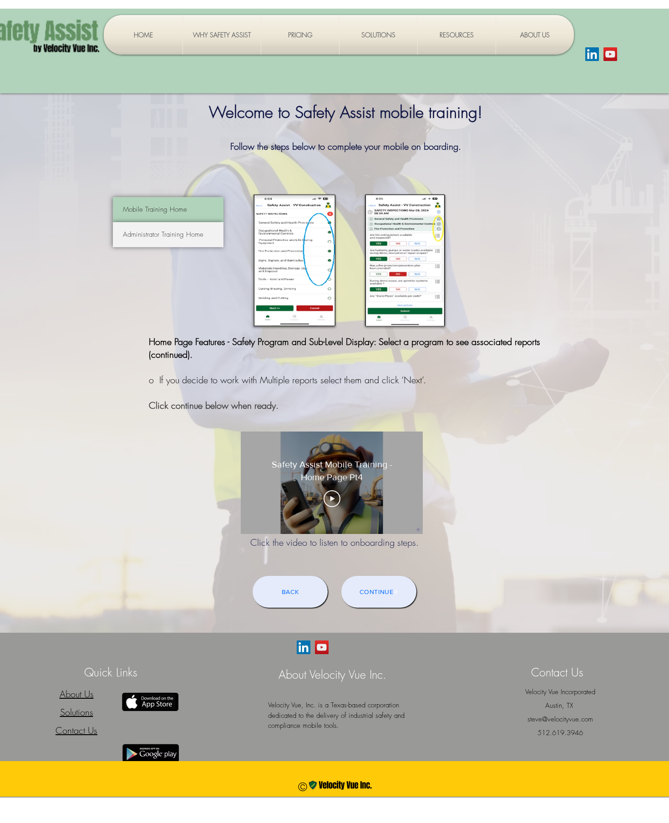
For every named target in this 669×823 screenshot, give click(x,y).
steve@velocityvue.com (560, 719)
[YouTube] (610, 54)
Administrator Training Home (163, 234)
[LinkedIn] (592, 54)
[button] (378, 35)
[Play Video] (332, 499)
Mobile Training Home (155, 209)
